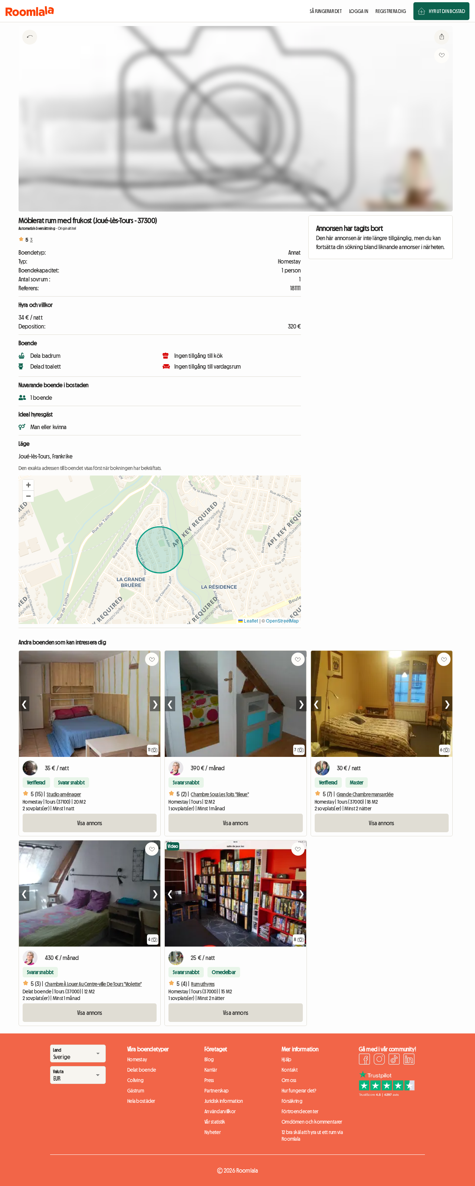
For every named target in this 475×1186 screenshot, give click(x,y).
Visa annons (89, 823)
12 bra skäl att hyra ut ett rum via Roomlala (312, 1135)
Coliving (135, 1080)
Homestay (137, 1059)
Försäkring (292, 1101)
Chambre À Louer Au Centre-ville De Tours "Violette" (93, 984)
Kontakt (290, 1069)
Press (209, 1080)
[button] (28, 485)
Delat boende (141, 1069)
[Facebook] (364, 1060)
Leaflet (250, 620)
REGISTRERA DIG (391, 11)
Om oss (289, 1080)
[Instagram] (379, 1060)
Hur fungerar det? (299, 1090)
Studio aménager (64, 794)
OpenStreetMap (282, 620)
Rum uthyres (202, 984)
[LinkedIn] (409, 1060)
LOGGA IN (358, 11)
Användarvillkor (220, 1111)
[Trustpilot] (387, 1094)
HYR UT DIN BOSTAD (447, 11)
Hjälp (286, 1059)
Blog (209, 1059)
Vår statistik (214, 1121)
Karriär (210, 1069)
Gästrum (135, 1090)
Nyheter (212, 1132)
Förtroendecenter (300, 1111)
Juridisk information (223, 1101)
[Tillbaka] (29, 46)
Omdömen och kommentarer (312, 1121)
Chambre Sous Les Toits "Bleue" (220, 794)
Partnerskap (216, 1090)
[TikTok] (394, 1060)
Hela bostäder (141, 1101)
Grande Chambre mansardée (365, 794)
